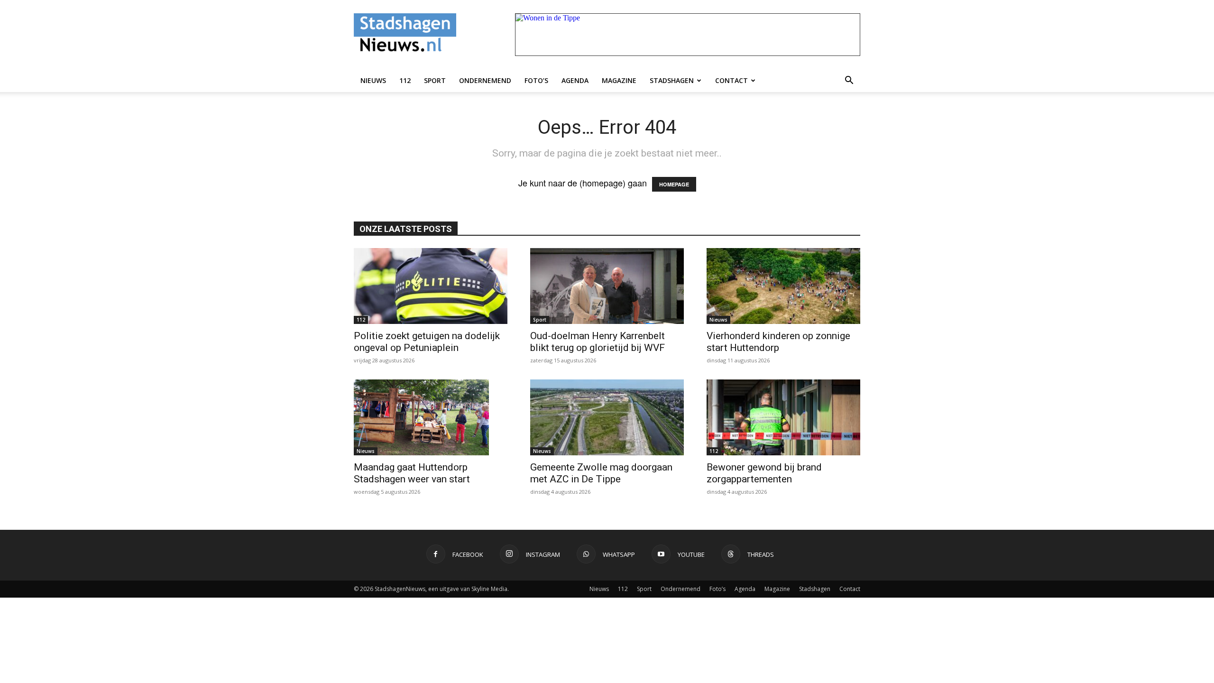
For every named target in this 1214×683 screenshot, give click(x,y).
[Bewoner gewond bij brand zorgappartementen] (783, 417)
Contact (731, 80)
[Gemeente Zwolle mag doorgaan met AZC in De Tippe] (607, 417)
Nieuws (373, 80)
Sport (435, 80)
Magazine (619, 80)
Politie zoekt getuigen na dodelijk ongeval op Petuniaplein (427, 341)
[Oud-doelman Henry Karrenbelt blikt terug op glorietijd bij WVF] (607, 286)
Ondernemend (485, 80)
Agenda (575, 80)
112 (405, 80)
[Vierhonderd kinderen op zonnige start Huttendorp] (783, 286)
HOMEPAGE (674, 184)
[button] (848, 80)
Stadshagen (672, 80)
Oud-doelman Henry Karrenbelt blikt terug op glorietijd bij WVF (597, 341)
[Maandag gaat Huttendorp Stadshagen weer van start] (430, 417)
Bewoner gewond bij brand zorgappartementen (764, 473)
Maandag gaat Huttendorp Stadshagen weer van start (412, 473)
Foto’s (536, 80)
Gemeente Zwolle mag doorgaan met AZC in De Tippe (601, 473)
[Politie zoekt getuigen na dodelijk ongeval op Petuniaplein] (430, 286)
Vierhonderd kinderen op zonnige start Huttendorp (778, 341)
